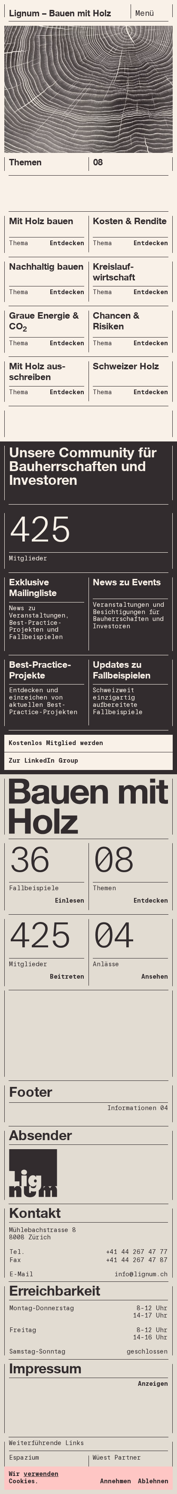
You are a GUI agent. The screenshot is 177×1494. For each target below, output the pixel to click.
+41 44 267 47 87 (137, 1260)
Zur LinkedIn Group (43, 761)
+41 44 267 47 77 (137, 1252)
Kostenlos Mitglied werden (56, 743)
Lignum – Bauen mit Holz (60, 13)
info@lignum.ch (141, 1275)
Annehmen (115, 1482)
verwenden (41, 1474)
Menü (144, 13)
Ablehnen (153, 1482)
